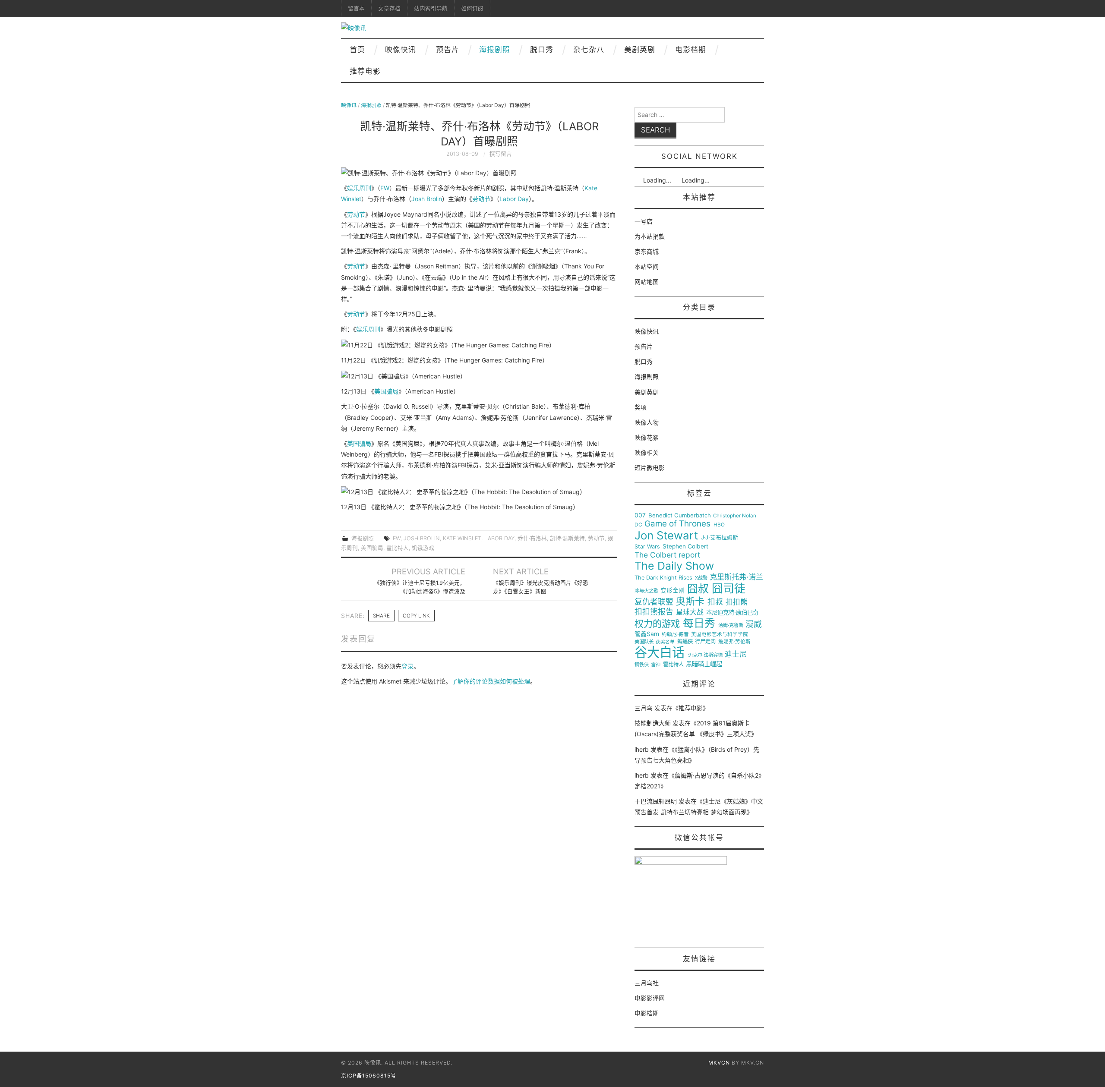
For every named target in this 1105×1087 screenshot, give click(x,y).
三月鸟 (644, 708)
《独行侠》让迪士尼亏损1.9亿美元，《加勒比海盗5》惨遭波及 (419, 587)
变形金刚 (672, 590)
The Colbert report (667, 555)
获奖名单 (665, 642)
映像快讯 (400, 49)
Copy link (416, 615)
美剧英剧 (639, 49)
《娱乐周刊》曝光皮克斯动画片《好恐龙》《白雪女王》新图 (540, 587)
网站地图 (647, 281)
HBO (719, 525)
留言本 (356, 8)
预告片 (447, 49)
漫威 (753, 624)
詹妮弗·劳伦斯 (734, 642)
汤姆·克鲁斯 (730, 625)
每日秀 (699, 623)
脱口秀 (541, 49)
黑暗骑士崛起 (704, 664)
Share (381, 615)
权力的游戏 (657, 624)
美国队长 (644, 642)
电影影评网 (650, 998)
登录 (407, 666)
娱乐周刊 (359, 188)
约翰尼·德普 (675, 634)
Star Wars (647, 547)
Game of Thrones (677, 524)
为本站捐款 (650, 236)
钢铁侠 (642, 665)
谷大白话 (660, 652)
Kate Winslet (462, 538)
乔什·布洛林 (532, 538)
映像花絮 (647, 437)
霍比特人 (397, 548)
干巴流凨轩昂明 (656, 801)
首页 (357, 49)
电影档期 (690, 49)
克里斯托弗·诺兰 (736, 577)
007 (640, 515)
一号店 (644, 221)
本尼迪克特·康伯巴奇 (732, 612)
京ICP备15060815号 (368, 1075)
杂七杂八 (588, 49)
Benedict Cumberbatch (679, 515)
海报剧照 (494, 49)
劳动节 (481, 198)
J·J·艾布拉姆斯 (719, 537)
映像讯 (349, 105)
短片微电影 (650, 467)
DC (638, 525)
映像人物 (647, 422)
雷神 (655, 665)
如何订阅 (472, 8)
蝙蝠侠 (685, 642)
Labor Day (514, 198)
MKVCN (719, 1062)
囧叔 (698, 589)
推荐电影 (365, 71)
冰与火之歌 (646, 591)
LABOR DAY (499, 538)
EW (384, 188)
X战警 (701, 578)
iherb (642, 749)
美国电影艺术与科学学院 (719, 634)
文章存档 (389, 8)
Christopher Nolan (734, 516)
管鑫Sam (647, 633)
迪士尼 (736, 654)
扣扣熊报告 (654, 612)
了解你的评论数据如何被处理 (490, 681)
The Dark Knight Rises (663, 578)
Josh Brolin (426, 198)
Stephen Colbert (685, 546)
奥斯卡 (690, 601)
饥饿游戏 (423, 548)
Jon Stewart (666, 535)
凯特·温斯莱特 (567, 538)
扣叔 (715, 602)
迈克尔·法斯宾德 (705, 655)
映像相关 (647, 452)
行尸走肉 (705, 642)
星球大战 (690, 612)
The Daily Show (674, 566)
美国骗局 (386, 391)
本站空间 (647, 266)
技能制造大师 (653, 723)
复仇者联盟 (654, 602)
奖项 (641, 407)
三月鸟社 (647, 982)
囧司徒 (728, 588)
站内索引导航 (431, 8)
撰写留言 (500, 154)
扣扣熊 (737, 602)
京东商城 (647, 251)
